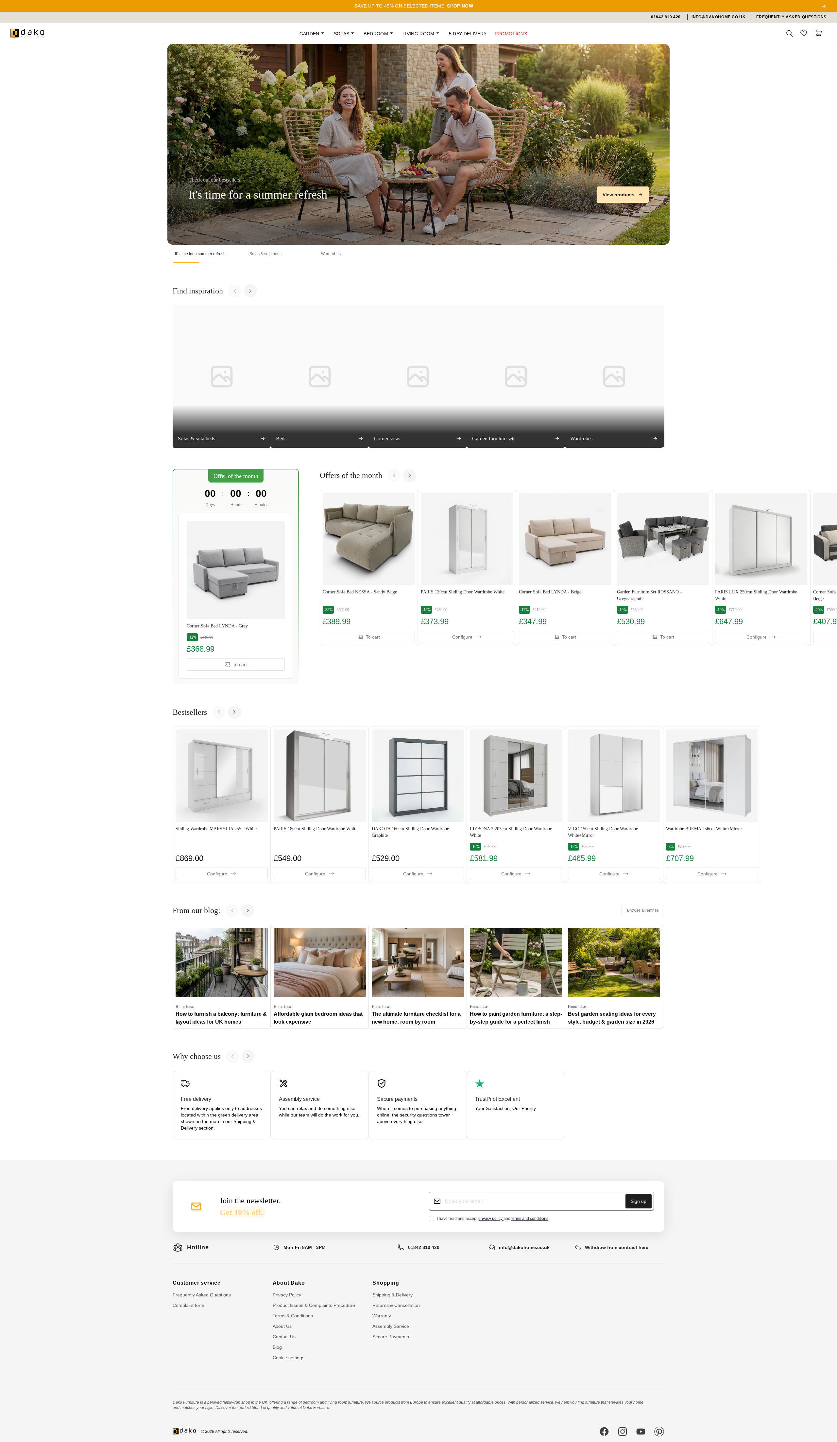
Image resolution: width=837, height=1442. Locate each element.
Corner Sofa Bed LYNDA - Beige (550, 591)
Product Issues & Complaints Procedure (314, 1305)
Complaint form (188, 1305)
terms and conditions (529, 1218)
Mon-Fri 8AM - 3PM (304, 1247)
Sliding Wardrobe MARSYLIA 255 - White (216, 828)
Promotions (511, 33)
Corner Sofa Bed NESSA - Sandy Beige (360, 591)
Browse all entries (643, 910)
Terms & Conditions (293, 1315)
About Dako (289, 1283)
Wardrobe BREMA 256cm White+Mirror (704, 828)
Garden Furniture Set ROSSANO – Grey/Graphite (649, 595)
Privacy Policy (287, 1294)
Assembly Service (390, 1326)
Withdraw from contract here (616, 1247)
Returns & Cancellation (396, 1305)
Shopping (385, 1283)
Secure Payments (390, 1336)
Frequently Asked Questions (202, 1294)
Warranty (381, 1315)
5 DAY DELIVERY (468, 33)
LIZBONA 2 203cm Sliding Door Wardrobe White (511, 832)
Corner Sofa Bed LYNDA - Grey (217, 626)
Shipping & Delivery (392, 1294)
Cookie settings (288, 1357)
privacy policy (491, 1218)
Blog (277, 1347)
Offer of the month (236, 476)
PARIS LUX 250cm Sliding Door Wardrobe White (756, 595)
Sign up (638, 1201)
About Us (282, 1326)
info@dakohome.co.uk (524, 1247)
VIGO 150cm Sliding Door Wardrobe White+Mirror (603, 832)
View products (619, 194)
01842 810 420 (423, 1247)
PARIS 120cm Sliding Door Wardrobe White (462, 591)
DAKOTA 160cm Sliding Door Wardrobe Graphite (410, 832)
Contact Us (284, 1336)
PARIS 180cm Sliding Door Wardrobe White (315, 828)
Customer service (197, 1283)
